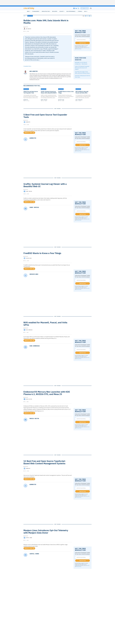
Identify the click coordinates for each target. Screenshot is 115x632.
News (28, 11)
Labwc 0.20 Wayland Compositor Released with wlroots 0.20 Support (82, 68)
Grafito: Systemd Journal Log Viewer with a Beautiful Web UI (49, 92)
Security (61, 11)
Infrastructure (46, 11)
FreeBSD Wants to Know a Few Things (66, 92)
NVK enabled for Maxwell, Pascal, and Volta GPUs (82, 92)
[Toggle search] (91, 8)
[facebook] (74, 8)
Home (24, 15)
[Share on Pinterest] (89, 15)
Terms (88, 47)
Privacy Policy (78, 48)
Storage (80, 11)
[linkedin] (76, 8)
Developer (54, 11)
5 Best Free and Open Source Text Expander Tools (30, 92)
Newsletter (85, 8)
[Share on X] (87, 15)
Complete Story (27, 66)
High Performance (70, 11)
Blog (85, 11)
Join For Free (82, 43)
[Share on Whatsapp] (91, 15)
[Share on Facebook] (85, 15)
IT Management (35, 11)
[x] (78, 8)
